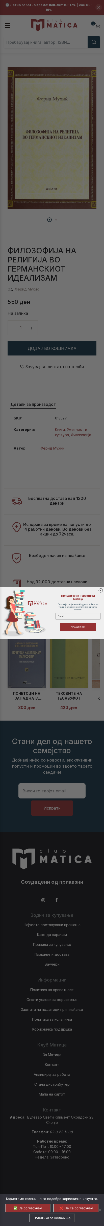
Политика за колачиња (52, 1218)
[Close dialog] (101, 590)
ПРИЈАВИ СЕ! (78, 627)
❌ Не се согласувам (76, 1208)
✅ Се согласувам (27, 1208)
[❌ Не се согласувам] (99, 1209)
